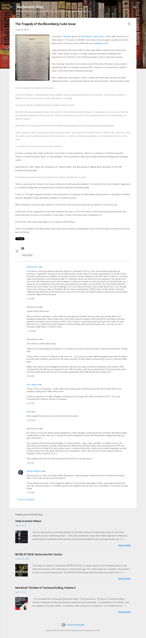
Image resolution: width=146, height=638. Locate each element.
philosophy (27, 255)
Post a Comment (26, 499)
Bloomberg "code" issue (92, 36)
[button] (129, 24)
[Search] (134, 7)
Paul (29, 411)
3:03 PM (30, 376)
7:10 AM (30, 492)
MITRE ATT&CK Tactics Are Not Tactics (38, 554)
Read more (124, 545)
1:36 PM (30, 463)
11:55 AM (31, 331)
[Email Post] (22, 249)
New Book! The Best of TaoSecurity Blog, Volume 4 (45, 587)
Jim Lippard (32, 384)
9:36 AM (30, 298)
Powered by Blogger (74, 625)
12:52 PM (31, 420)
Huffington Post (100, 43)
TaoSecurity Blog (29, 7)
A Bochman (32, 267)
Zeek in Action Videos (28, 521)
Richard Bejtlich (34, 471)
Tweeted (67, 36)
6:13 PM (30, 403)
